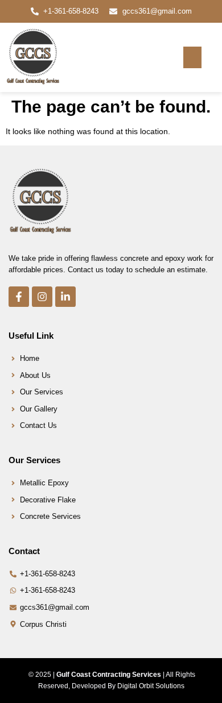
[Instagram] (42, 296)
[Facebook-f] (19, 296)
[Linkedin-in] (65, 296)
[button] (192, 57)
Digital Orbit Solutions (150, 686)
